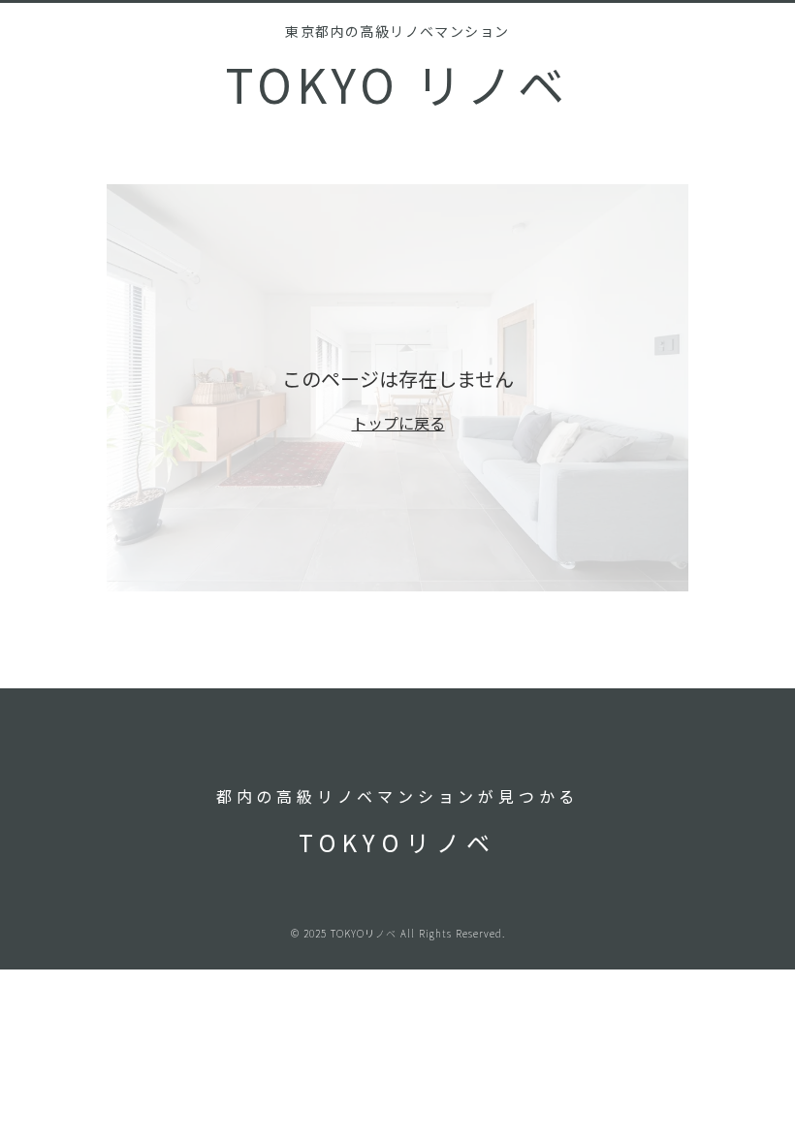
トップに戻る (398, 422)
